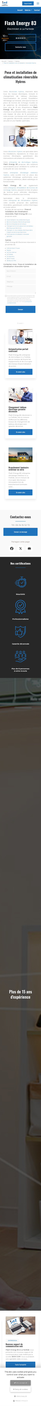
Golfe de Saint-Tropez (13, 248)
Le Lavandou (10, 256)
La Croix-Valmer (11, 252)
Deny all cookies (21, 1389)
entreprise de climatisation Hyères (23, 200)
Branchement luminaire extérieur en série (19, 468)
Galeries (28, 10)
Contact (37, 10)
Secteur (10, 61)
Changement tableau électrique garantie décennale (17, 409)
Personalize (21, 1396)
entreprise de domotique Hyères (23, 162)
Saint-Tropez (10, 258)
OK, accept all (21, 1383)
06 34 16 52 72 (20, 38)
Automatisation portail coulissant (18, 350)
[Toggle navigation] (38, 3)
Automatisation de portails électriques (18, 220)
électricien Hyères (16, 92)
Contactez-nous (20, 47)
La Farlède (10, 254)
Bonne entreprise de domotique (16, 224)
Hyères (17, 61)
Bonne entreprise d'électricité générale (18, 222)
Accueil (20, 10)
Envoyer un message (20, 532)
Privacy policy (21, 1401)
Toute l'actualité (20, 1364)
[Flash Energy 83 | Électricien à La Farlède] (5, 3)
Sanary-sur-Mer (11, 260)
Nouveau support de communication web (14, 1345)
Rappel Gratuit (28, 3)
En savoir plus (20, 372)
